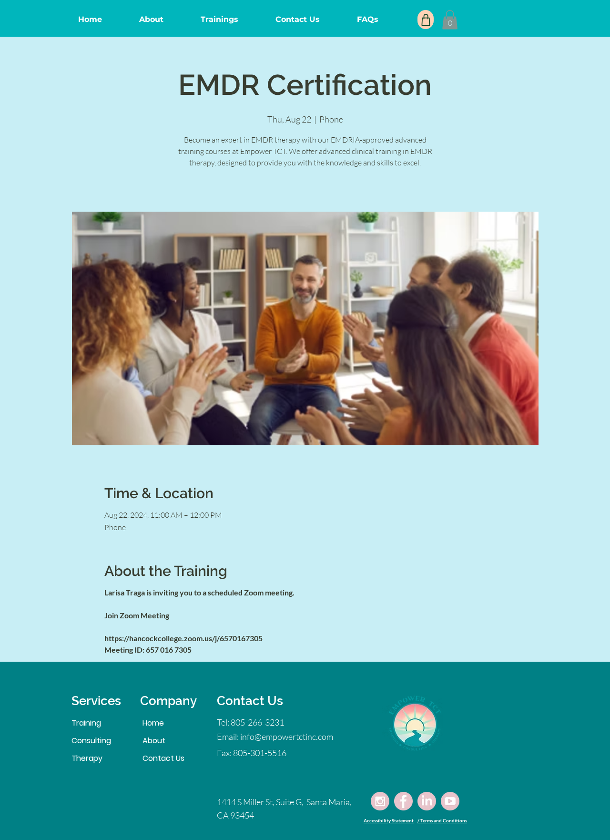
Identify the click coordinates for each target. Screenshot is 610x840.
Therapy (86, 758)
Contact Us (163, 758)
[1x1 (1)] (380, 801)
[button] (450, 20)
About (153, 740)
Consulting (91, 740)
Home (153, 722)
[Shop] (425, 19)
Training (86, 722)
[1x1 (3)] (426, 801)
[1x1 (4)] (450, 801)
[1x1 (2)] (403, 801)
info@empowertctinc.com (286, 736)
